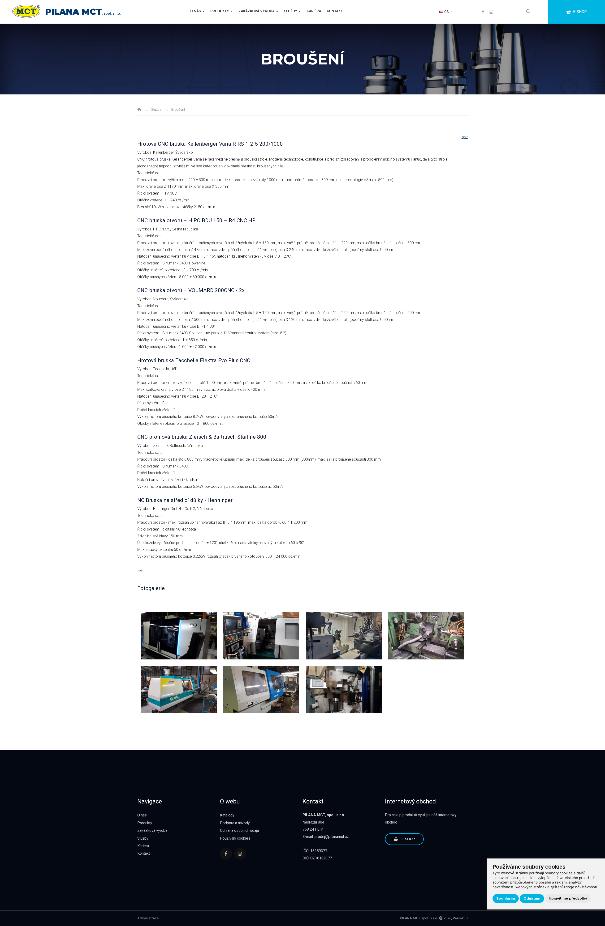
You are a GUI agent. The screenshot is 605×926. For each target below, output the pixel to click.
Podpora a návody (235, 823)
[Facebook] (483, 12)
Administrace (148, 918)
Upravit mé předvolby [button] (568, 898)
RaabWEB (460, 918)
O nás (195, 11)
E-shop (580, 11)
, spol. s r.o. (83, 13)
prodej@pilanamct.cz (332, 836)
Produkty (219, 11)
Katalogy (227, 815)
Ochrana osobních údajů (239, 830)
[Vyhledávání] (528, 12)
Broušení (178, 110)
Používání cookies (235, 838)
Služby (290, 11)
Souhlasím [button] (505, 898)
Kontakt (335, 11)
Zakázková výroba (256, 11)
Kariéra (314, 11)
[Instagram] (491, 12)
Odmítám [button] (531, 898)
